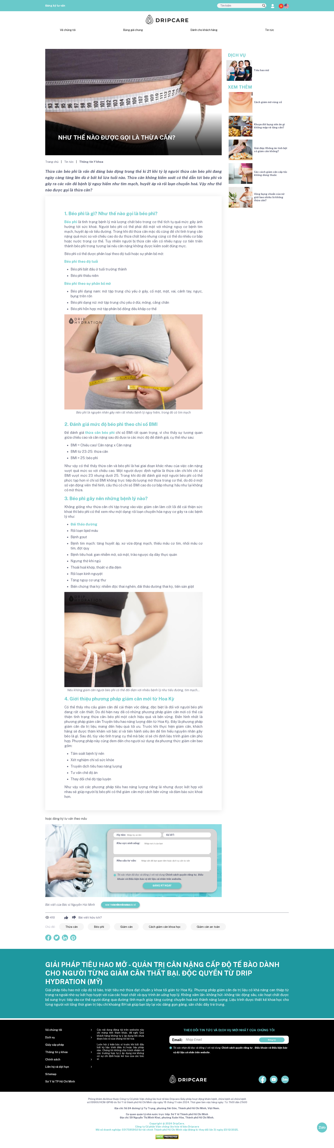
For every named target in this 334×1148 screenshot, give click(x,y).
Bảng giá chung (133, 30)
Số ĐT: (170, 834)
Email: (177, 1040)
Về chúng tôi (68, 30)
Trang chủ (52, 161)
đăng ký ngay (162, 885)
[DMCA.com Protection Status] (167, 1136)
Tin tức (269, 30)
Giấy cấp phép (54, 1044)
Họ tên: (121, 834)
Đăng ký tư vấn (55, 5)
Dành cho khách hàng (203, 30)
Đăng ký (272, 1040)
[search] (263, 5)
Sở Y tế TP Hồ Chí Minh (60, 1081)
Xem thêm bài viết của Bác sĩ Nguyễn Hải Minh (120, 905)
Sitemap (50, 1074)
